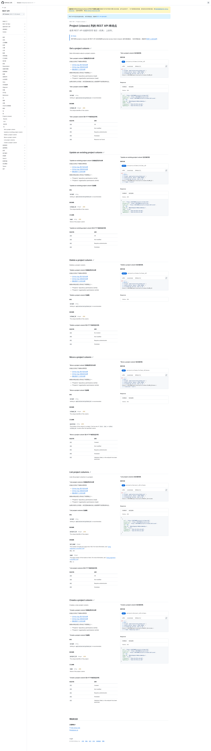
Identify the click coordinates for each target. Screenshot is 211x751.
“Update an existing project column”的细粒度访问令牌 (86, 160)
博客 (103, 741)
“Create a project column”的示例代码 (131, 605)
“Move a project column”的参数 (79, 390)
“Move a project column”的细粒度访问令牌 (82, 365)
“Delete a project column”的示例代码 (131, 265)
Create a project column (80, 600)
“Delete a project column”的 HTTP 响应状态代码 (84, 325)
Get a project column (79, 48)
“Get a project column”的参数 (78, 86)
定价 (94, 741)
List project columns (79, 472)
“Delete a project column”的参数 (79, 295)
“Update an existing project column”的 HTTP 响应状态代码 (87, 228)
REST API (6, 11)
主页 (5, 7)
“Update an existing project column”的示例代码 (135, 157)
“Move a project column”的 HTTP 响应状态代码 (84, 434)
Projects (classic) (80, 21)
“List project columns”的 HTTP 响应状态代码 (83, 568)
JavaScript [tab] (130, 66)
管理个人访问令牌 (151, 39)
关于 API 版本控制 (101, 16)
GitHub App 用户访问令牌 (80, 65)
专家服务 (98, 741)
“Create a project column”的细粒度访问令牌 (82, 610)
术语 (83, 741)
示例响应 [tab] (124, 86)
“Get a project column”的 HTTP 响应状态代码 (83, 117)
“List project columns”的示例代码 (130, 477)
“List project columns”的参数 (78, 510)
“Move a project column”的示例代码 (131, 362)
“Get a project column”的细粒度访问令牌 (81, 58)
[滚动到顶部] (207, 747)
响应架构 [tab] (131, 86)
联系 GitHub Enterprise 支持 (92, 10)
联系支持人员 (74, 730)
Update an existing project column (85, 152)
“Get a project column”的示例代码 (130, 53)
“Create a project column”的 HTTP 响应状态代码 (84, 678)
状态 (90, 741)
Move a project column (80, 357)
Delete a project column (80, 260)
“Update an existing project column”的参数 (82, 185)
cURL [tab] (123, 66)
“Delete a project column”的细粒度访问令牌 (82, 270)
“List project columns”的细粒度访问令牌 (81, 482)
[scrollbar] (144, 73)
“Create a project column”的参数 (79, 635)
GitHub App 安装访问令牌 (80, 67)
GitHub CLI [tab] (138, 66)
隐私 (86, 741)
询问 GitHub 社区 (75, 728)
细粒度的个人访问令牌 (78, 69)
